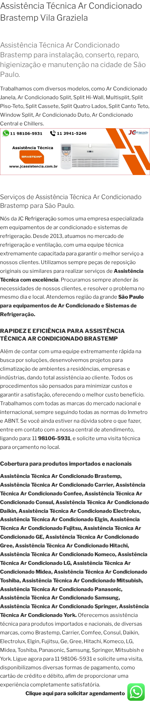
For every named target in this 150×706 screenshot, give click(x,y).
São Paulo (131, 297)
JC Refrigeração (37, 219)
